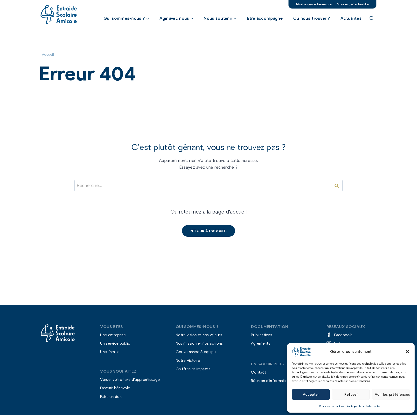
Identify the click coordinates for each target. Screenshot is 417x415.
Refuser (351, 394)
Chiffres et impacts (193, 368)
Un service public (115, 343)
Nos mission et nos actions (199, 343)
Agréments (260, 343)
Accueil (48, 54)
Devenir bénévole (115, 388)
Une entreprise (113, 334)
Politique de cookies (332, 406)
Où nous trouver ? (311, 18)
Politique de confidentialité (363, 406)
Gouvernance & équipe (196, 351)
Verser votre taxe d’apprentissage (130, 379)
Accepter (311, 394)
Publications (261, 334)
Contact (258, 372)
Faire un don (111, 396)
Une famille (109, 351)
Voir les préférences (392, 394)
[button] (407, 351)
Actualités (351, 18)
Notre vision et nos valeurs (199, 334)
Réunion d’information (270, 380)
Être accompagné (265, 18)
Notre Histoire (188, 360)
